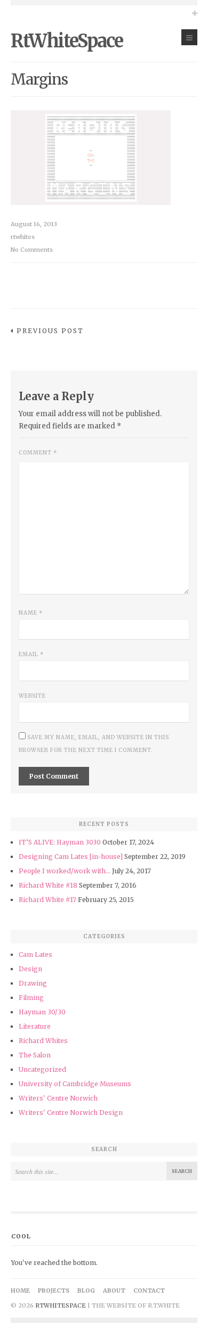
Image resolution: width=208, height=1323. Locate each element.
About (114, 1290)
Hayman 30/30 (42, 1012)
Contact (149, 1290)
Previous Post (50, 331)
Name (31, 612)
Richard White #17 (47, 900)
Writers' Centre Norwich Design (71, 1113)
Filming (31, 998)
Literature (35, 1026)
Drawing (33, 983)
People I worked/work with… (64, 871)
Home (20, 1290)
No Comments (32, 249)
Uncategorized (42, 1069)
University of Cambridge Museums (75, 1084)
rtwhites (23, 237)
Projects (53, 1290)
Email (31, 654)
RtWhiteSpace (67, 41)
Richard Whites (43, 1041)
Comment (38, 452)
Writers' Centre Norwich (58, 1098)
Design (30, 969)
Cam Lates (35, 954)
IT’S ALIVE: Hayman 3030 (60, 842)
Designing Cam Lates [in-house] (71, 857)
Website (32, 695)
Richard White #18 (48, 885)
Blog (86, 1290)
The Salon (35, 1055)
